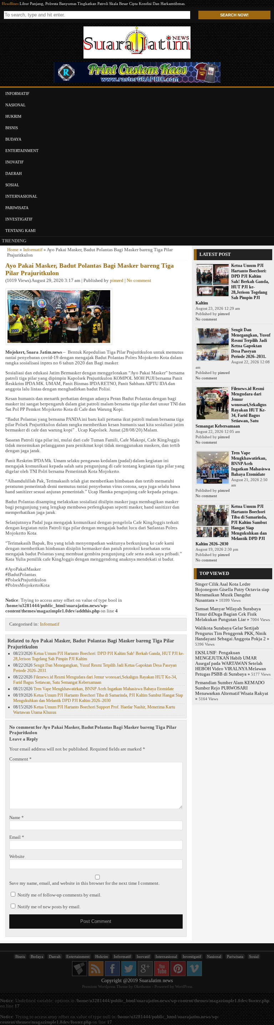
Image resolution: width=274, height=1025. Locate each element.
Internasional (21, 196)
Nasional (15, 105)
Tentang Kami (20, 230)
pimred (116, 280)
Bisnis (11, 128)
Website (17, 856)
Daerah (13, 173)
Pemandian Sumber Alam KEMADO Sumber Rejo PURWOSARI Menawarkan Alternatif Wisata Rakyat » (231, 690)
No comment (139, 280)
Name (16, 817)
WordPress (183, 986)
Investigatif (18, 219)
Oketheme (142, 986)
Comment (20, 759)
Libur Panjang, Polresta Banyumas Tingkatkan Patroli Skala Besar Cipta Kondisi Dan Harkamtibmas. (103, 3)
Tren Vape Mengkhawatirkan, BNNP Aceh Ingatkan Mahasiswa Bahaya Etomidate (104, 688)
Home (13, 249)
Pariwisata (17, 208)
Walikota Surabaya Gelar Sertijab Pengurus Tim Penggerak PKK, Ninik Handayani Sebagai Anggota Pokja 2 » (232, 633)
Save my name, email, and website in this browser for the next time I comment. (84, 883)
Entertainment (22, 150)
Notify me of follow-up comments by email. (59, 895)
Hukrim (13, 116)
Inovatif (14, 162)
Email (16, 837)
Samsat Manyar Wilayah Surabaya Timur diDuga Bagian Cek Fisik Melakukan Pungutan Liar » (228, 614)
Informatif (17, 93)
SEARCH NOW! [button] (234, 15)
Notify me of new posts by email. (49, 906)
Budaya (13, 139)
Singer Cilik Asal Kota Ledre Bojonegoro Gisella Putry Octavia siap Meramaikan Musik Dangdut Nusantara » (232, 592)
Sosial (12, 185)
